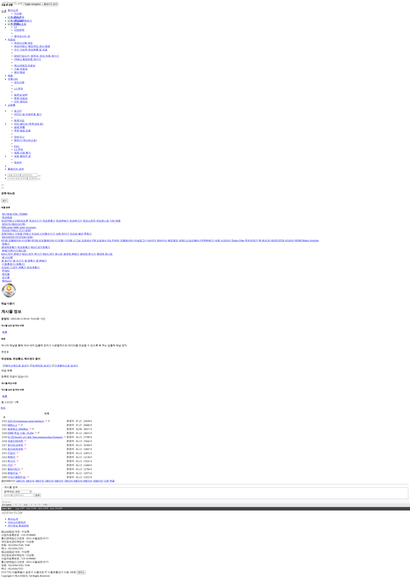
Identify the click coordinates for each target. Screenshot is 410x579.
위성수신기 (35, 220)
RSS (3, 408)
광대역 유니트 (105, 254)
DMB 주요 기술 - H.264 (21, 433)
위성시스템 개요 (23, 43)
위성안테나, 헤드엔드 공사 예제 (32, 46)
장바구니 (19, 137)
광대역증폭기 (9, 247)
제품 (10, 75)
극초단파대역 (16, 441)
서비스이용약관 (17, 522)
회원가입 (19, 120)
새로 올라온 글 (22, 156)
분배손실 (13, 473)
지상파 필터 (76, 233)
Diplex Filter (238, 240)
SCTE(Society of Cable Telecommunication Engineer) (35, 437)
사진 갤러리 (21, 101)
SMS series (7, 227)
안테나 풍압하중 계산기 (27, 59)
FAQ (16, 146)
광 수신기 (18, 260)
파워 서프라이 (223, 240)
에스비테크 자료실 (24, 65)
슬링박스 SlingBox (18, 429)
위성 (26, 505)
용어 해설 (19, 72)
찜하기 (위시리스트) (25, 140)
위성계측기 (33, 267)
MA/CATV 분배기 (11, 254)
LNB (45, 505)
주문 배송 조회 (22, 130)
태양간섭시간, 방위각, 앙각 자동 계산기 (36, 56)
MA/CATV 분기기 (32, 254)
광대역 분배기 (71, 254)
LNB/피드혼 (21, 220)
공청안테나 (7, 233)
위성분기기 (75, 220)
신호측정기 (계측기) (13, 264)
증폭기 (6, 244)
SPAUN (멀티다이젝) (13, 224)
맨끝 (112, 481)
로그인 (18, 111)
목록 (4, 332)
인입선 (12, 453)
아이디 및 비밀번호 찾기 (28, 114)
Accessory (31, 227)
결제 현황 (19, 127)
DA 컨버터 (113, 240)
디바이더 (151, 240)
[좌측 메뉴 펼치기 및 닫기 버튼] (2, 184)
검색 (37, 495)
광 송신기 (6, 260)
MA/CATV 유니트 (53, 254)
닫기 (5, 200)
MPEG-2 (12, 425)
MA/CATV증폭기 (40, 247)
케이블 (6, 274)
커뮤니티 (13, 79)
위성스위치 (89, 220)
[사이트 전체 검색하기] (39, 179)
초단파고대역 (16, 445)
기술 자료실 (21, 69)
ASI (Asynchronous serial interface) (26, 421)
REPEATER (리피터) (282, 240)
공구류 (6, 277)
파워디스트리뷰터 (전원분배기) (196, 240)
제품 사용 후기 (22, 152)
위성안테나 (7, 220)
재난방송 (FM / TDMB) (15, 214)
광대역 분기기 (88, 254)
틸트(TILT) (14, 469)
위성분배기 (62, 220)
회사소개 (13, 519)
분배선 (12, 457)
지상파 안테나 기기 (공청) (16, 230)
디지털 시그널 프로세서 (78, 240)
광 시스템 (7, 257)
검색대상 (9, 491)
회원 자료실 (21, 98)
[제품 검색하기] (39, 175)
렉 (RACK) (264, 240)
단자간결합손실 (17, 477)
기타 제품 (115, 220)
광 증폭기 (29, 260)
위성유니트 (102, 220)
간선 (10, 465)
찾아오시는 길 (22, 36)
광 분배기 (41, 260)
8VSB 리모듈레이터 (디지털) (48, 240)
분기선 (12, 461)
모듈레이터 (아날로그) (132, 240)
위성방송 (7, 217)
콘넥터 (6, 270)
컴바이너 (162, 240)
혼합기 (88, 233)
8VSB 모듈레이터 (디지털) (16, 240)
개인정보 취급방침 (18, 525)
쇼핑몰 (11, 105)
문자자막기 (251, 240)
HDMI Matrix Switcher (307, 240)
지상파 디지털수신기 (43, 233)
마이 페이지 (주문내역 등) (28, 124)
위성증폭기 (48, 220)
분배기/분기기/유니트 (14, 250)
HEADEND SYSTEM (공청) (17, 237)
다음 (106, 481)
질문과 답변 (21, 95)
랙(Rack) (6, 281)
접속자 (18, 162)
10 (98, 481)
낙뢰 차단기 (62, 233)
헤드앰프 (173, 240)
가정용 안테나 (23, 233)
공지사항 (19, 82)
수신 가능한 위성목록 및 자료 (30, 49)
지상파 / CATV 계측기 (13, 267)
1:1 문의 (18, 88)
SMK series (19, 227)
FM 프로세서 (99, 240)
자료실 (11, 39)
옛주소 (81, 572)
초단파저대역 (16, 449)
